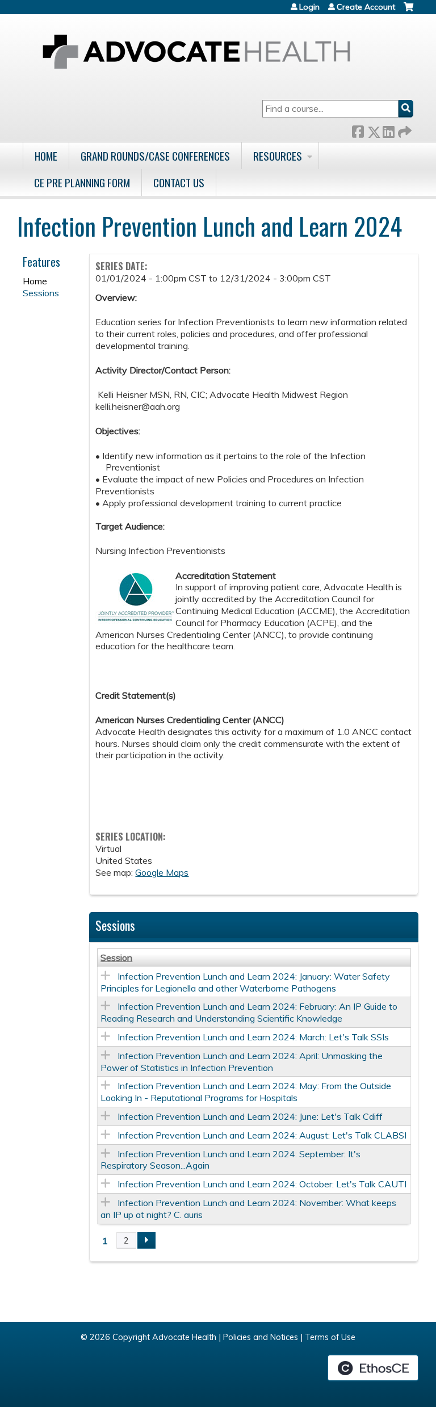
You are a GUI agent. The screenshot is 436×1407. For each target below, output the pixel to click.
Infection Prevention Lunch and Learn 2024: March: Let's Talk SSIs (253, 1037)
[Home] (196, 51)
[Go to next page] (146, 1240)
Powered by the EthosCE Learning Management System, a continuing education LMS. (373, 1367)
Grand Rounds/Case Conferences (155, 156)
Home (46, 156)
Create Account (366, 7)
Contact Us (178, 182)
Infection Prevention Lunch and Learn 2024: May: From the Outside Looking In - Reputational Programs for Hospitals (245, 1091)
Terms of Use (330, 1337)
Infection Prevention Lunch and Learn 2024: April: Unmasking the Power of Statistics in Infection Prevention (241, 1061)
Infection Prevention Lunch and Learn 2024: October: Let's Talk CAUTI (262, 1184)
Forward (403, 129)
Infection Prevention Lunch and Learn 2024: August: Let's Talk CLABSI (262, 1135)
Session (116, 957)
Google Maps (161, 872)
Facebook (357, 129)
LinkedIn (388, 129)
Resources (277, 156)
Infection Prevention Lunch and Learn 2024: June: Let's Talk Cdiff (250, 1116)
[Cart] (408, 11)
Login (309, 7)
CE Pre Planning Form (82, 182)
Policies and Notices (260, 1337)
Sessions (41, 293)
